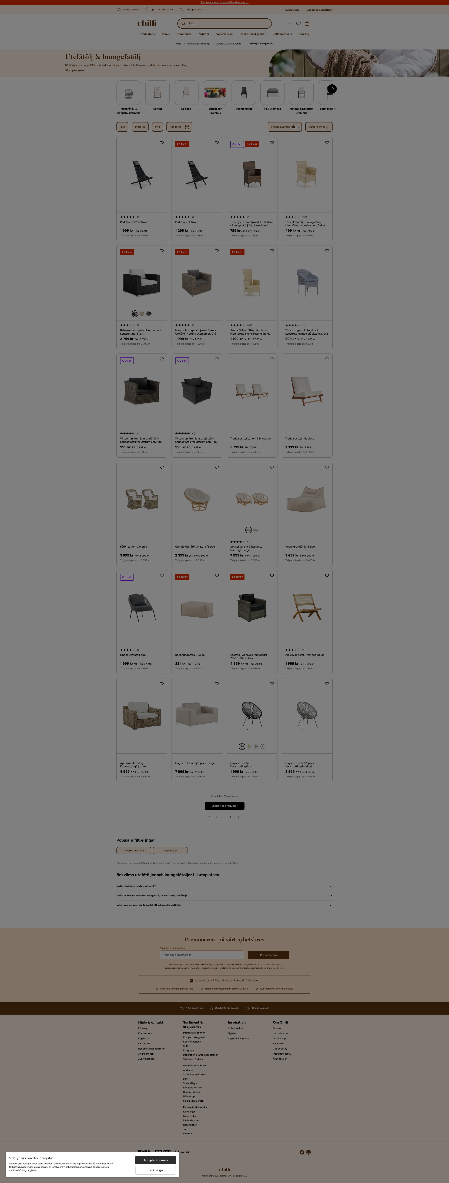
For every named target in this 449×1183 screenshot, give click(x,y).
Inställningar (155, 1170)
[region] (92, 1164)
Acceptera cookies (155, 1160)
